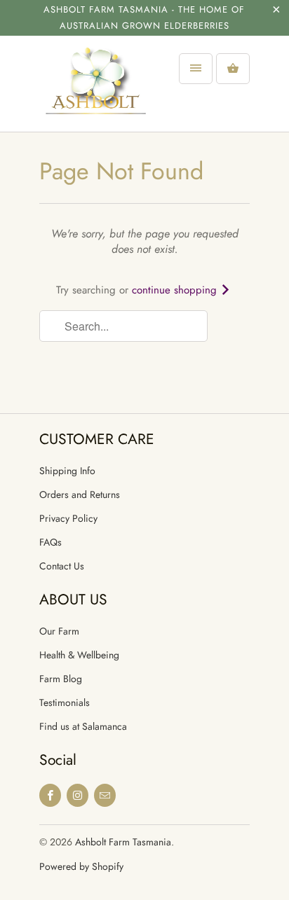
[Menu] (196, 68)
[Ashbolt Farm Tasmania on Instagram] (77, 795)
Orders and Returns (79, 494)
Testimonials (64, 702)
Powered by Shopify (81, 866)
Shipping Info (67, 471)
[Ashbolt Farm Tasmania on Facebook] (50, 795)
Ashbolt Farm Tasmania (123, 842)
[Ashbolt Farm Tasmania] (95, 89)
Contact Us (61, 566)
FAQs (50, 542)
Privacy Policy (68, 518)
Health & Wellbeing (79, 655)
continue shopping (176, 290)
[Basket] (233, 68)
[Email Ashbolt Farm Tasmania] (105, 795)
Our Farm (59, 631)
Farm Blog (60, 679)
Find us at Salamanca (83, 726)
